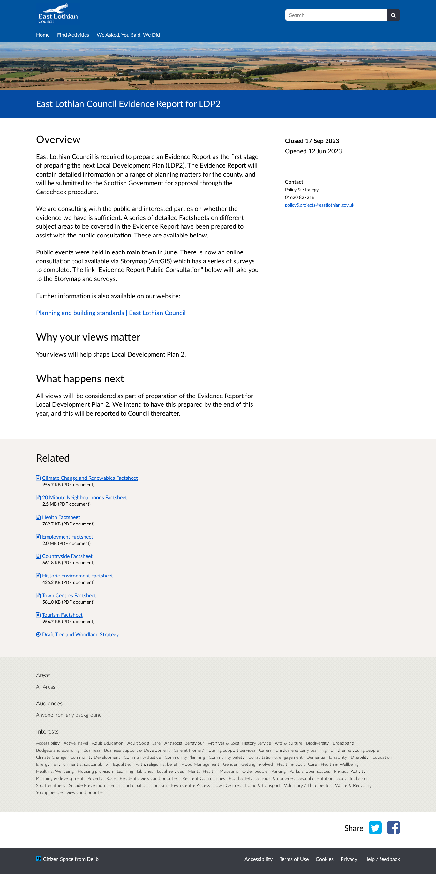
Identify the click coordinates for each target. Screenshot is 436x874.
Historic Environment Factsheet (77, 575)
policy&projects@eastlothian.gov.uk (319, 204)
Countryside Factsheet (67, 556)
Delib (93, 859)
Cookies (325, 859)
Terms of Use (294, 859)
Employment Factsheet (67, 536)
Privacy (349, 859)
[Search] (393, 15)
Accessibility (258, 859)
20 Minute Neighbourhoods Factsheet (84, 497)
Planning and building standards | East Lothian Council (111, 312)
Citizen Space (58, 859)
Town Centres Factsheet (69, 595)
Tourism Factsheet (62, 615)
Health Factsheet (61, 517)
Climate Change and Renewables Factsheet (90, 478)
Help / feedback (382, 859)
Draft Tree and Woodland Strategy (80, 634)
